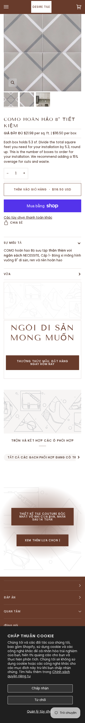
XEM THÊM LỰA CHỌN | (42, 540)
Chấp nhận (40, 688)
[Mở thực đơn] (11, 7)
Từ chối (40, 700)
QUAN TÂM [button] (12, 611)
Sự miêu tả (13, 243)
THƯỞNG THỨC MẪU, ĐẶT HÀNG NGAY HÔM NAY (42, 362)
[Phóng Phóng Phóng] (42, 52)
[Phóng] (12, 82)
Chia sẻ (16, 223)
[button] (42, 586)
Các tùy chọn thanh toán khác (28, 217)
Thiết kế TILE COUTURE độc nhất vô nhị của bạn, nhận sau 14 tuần (42, 516)
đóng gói (11, 625)
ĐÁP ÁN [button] (10, 597)
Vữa (7, 274)
